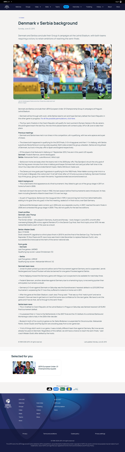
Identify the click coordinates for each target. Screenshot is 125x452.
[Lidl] (69, 389)
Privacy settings (100, 434)
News (20, 421)
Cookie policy (75, 434)
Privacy (25, 434)
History (38, 410)
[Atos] (56, 389)
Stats (20, 413)
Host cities (39, 403)
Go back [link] (22, 17)
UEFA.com (57, 403)
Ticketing (39, 406)
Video (20, 410)
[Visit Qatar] (75, 389)
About (38, 413)
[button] (38, 6)
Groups (21, 406)
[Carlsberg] (62, 389)
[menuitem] (19, 6)
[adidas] (49, 389)
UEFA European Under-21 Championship (6, 6)
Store (38, 417)
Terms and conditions (50, 434)
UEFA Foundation (59, 406)
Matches (21, 403)
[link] (18, 6)
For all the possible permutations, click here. (58, 118)
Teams (21, 417)
